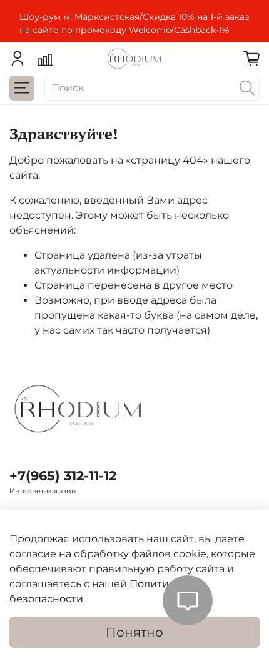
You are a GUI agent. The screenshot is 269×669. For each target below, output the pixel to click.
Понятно (134, 632)
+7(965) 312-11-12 (62, 475)
